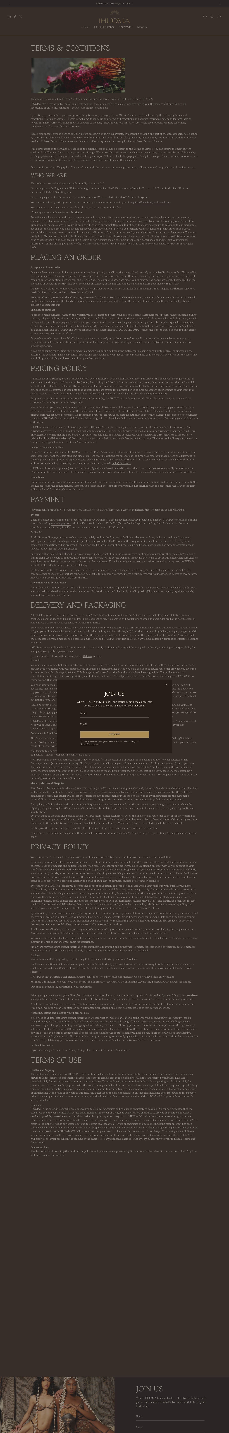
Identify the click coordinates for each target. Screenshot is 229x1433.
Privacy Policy (129, 741)
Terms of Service (87, 744)
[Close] (166, 684)
